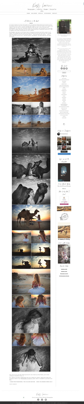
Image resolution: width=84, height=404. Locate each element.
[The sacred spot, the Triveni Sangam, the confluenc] (64, 138)
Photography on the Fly (26, 378)
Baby (64, 87)
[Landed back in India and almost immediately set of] (59, 143)
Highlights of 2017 (64, 271)
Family (64, 96)
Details (40, 13)
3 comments (13, 384)
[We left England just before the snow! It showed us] (69, 148)
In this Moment (64, 105)
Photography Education (64, 113)
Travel (64, 116)
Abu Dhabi (64, 78)
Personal (64, 103)
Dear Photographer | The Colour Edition (22, 381)
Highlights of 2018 (64, 269)
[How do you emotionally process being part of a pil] (69, 138)
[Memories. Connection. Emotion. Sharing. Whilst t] (64, 143)
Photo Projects (64, 104)
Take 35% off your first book (64, 186)
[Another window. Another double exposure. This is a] (59, 148)
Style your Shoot (64, 115)
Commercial (64, 90)
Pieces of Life (64, 108)
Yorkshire (64, 117)
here (10, 379)
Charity (64, 82)
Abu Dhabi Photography (64, 79)
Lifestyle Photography (64, 86)
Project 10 (64, 109)
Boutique (64, 81)
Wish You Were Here (64, 112)
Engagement (64, 94)
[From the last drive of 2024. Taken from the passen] (64, 148)
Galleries (34, 13)
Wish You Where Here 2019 (45, 381)
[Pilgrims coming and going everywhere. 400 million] (59, 138)
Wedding (64, 100)
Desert (64, 93)
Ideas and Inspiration (64, 85)
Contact (54, 13)
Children (64, 89)
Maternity (64, 97)
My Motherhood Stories (64, 106)
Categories (47, 13)
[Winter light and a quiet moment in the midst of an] (69, 143)
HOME (28, 13)
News (64, 101)
